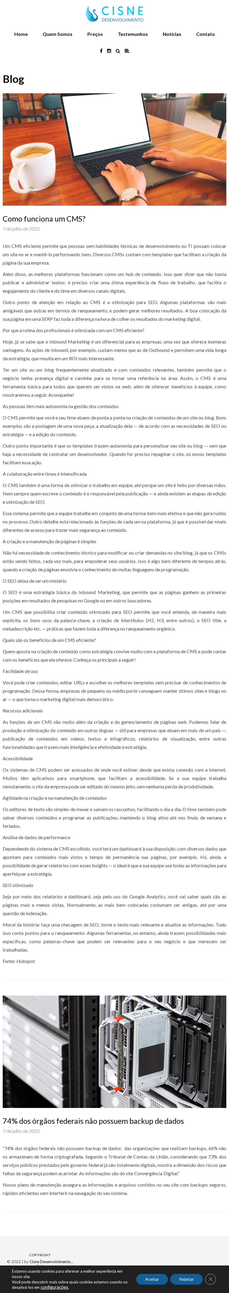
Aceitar (152, 1279)
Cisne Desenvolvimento (50, 1261)
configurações (54, 1287)
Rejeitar (186, 1279)
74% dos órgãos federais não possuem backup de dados (93, 1120)
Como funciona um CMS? (44, 218)
